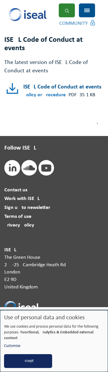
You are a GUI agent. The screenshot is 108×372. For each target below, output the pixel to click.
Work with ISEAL (22, 198)
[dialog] (54, 341)
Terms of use (17, 216)
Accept (28, 361)
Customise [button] (12, 346)
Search (67, 10)
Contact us (15, 190)
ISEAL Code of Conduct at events (62, 87)
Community (73, 23)
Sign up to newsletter (27, 207)
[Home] (38, 14)
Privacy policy (19, 225)
